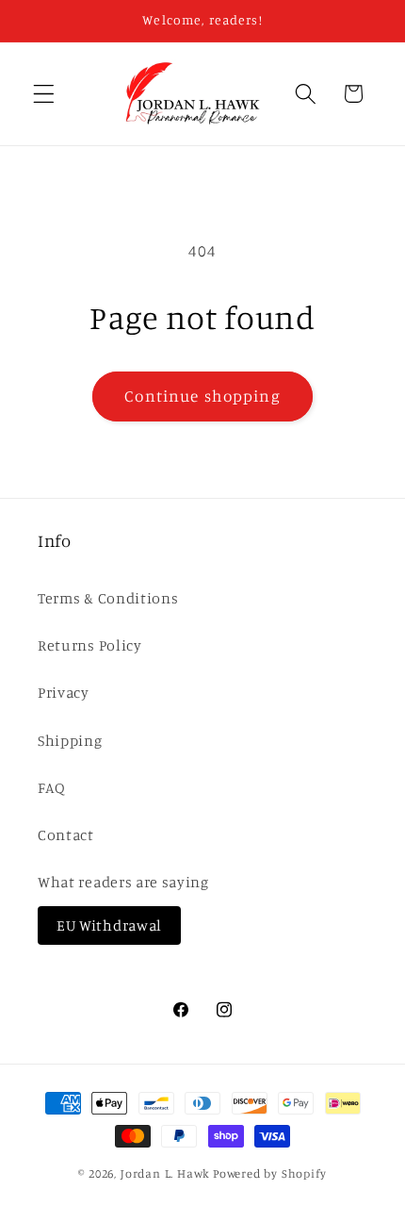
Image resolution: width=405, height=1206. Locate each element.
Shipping (70, 740)
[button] (44, 94)
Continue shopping (202, 395)
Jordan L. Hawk (165, 1173)
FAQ (52, 787)
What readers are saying (123, 881)
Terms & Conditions (108, 597)
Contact (66, 834)
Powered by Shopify (270, 1173)
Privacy (63, 692)
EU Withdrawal (109, 925)
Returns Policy (90, 645)
